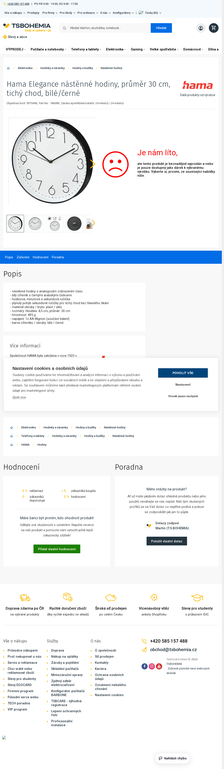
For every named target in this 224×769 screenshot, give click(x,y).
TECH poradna (19, 703)
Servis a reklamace (22, 663)
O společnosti (105, 650)
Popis (9, 257)
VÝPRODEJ (14, 49)
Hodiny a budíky (82, 68)
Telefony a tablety (85, 49)
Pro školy (66, 12)
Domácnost (192, 49)
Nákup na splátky (64, 657)
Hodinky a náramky (52, 68)
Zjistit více (19, 397)
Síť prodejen (104, 657)
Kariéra (100, 669)
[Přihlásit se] (201, 28)
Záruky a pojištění (65, 663)
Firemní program (20, 691)
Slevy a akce (17, 37)
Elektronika (114, 49)
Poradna (58, 257)
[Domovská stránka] (8, 69)
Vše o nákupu (13, 12)
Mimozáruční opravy (66, 675)
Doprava (57, 650)
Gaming (137, 49)
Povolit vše (183, 373)
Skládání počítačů (65, 669)
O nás (103, 12)
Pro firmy (48, 12)
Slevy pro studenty (22, 679)
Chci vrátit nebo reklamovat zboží (21, 671)
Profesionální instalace (61, 723)
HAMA (25, 444)
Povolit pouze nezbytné (183, 396)
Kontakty (101, 663)
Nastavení (183, 384)
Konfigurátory (121, 12)
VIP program (17, 709)
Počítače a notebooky (47, 49)
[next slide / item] (93, 223)
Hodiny (41, 444)
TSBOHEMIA (174, 664)
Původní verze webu (23, 697)
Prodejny (33, 12)
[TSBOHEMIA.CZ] (27, 28)
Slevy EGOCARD (20, 685)
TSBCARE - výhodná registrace (66, 703)
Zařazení (23, 257)
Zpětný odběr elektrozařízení (62, 683)
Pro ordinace (86, 12)
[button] (150, 13)
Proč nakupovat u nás (24, 657)
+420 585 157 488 (18, 3)
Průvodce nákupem (23, 650)
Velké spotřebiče (163, 49)
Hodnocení (40, 257)
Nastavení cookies (109, 695)
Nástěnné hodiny (111, 68)
